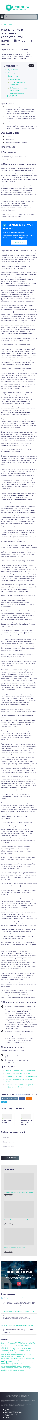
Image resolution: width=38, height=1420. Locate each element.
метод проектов (7, 1360)
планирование (7, 1362)
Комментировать (10, 1158)
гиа (8, 1354)
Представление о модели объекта (19, 1073)
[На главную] (19, 7)
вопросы (23, 1352)
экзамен (8, 1370)
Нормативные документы (13, 1412)
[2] (19, 1094)
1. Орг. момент (15, 79)
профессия (34, 1362)
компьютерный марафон (10, 1358)
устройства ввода (7, 1368)
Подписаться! (19, 242)
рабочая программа (9, 1364)
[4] (23, 1094)
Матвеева (25, 1345)
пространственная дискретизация (22, 1362)
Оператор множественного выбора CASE (19, 1311)
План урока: (13, 76)
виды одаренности (15, 1352)
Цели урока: (13, 70)
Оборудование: (14, 73)
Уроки (7, 1409)
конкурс (21, 1358)
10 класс (5, 1345)
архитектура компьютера (22, 1348)
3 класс (4, 1343)
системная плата (32, 1364)
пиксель (27, 1360)
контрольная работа (29, 1358)
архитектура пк (5, 1350)
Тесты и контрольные (12, 1411)
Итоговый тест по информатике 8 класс (18, 1325)
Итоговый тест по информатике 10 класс (18, 1192)
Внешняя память (6, 1122)
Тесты (7, 1417)
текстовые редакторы (6, 1366)
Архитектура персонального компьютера (21, 1076)
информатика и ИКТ (6, 1356)
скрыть (31, 65)
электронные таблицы (18, 1370)
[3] (21, 1094)
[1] (17, 1094)
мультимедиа (16, 1360)
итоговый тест (18, 1356)
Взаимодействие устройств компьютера (21, 1070)
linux (19, 1345)
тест (14, 1366)
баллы (11, 1350)
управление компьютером (23, 1366)
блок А (17, 1350)
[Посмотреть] (19, 1284)
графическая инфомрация (17, 1354)
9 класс (30, 1342)
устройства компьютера (22, 1368)
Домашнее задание (16, 93)
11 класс (13, 1345)
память (22, 1360)
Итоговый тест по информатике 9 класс (18, 1220)
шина (2, 1370)
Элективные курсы (11, 1414)
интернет (27, 1354)
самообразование (22, 1364)
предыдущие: (11, 96)
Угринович (6, 1348)
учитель (33, 1368)
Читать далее (8, 1195)
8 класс (20, 1342)
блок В (23, 1350)
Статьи (7, 1416)
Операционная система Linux (25, 1122)
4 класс (11, 1343)
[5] (25, 1094)
